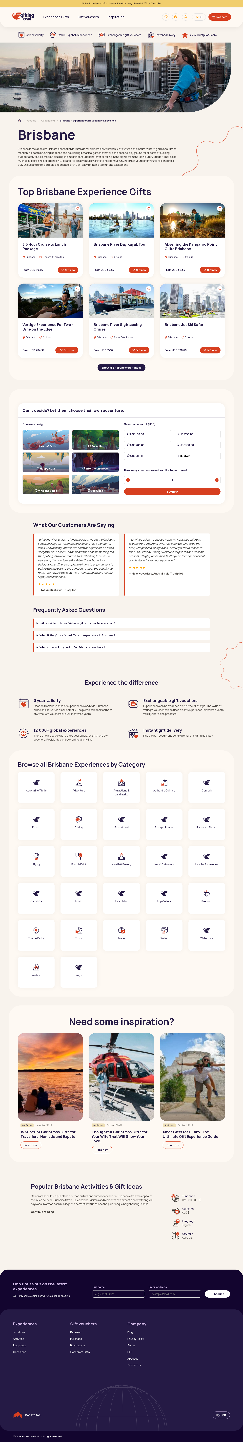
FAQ (129, 1352)
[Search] (175, 17)
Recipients (19, 1345)
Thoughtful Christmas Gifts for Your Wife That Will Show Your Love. (119, 1136)
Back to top (32, 1415)
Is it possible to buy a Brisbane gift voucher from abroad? (77, 623)
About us (132, 1358)
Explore (36, 797)
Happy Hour (47, 468)
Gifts (56, 17)
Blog (130, 1332)
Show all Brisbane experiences (121, 367)
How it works (77, 1345)
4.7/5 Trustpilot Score (203, 35)
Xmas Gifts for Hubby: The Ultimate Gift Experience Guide (190, 1134)
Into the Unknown (97, 468)
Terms (131, 1345)
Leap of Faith (47, 446)
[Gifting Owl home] (23, 17)
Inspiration (115, 17)
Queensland (48, 120)
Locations (19, 1332)
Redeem (221, 17)
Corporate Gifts (80, 1352)
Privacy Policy (135, 1339)
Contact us (134, 1365)
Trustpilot (69, 590)
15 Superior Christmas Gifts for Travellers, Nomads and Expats (48, 1134)
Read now (30, 1145)
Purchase (76, 1339)
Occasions (19, 1352)
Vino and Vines (47, 491)
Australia (31, 120)
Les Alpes (97, 491)
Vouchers (88, 17)
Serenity (97, 446)
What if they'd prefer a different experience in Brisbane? (77, 635)
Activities (18, 1339)
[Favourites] (165, 17)
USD (223, 1415)
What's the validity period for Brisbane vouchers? (72, 647)
